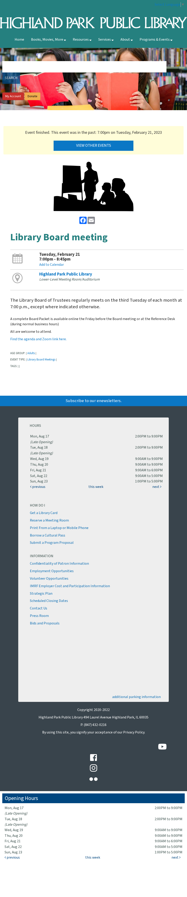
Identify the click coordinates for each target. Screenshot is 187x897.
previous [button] (38, 487)
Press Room (39, 616)
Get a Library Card (43, 513)
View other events (93, 145)
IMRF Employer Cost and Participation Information (70, 586)
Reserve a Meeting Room (49, 520)
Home (19, 39)
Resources (81, 39)
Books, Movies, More (47, 39)
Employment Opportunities (52, 571)
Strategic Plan (41, 593)
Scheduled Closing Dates (49, 601)
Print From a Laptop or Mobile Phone (59, 528)
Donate (32, 96)
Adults (31, 353)
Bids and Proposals (45, 623)
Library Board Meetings (41, 359)
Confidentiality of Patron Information (59, 563)
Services (105, 39)
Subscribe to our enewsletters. (94, 401)
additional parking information (136, 697)
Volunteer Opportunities (49, 578)
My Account (13, 96)
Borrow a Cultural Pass (47, 535)
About (125, 39)
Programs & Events (155, 39)
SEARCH (11, 78)
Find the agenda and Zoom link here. (38, 339)
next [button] (156, 487)
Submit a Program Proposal (52, 542)
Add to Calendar (51, 264)
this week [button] (95, 487)
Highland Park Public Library (65, 274)
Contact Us (38, 608)
